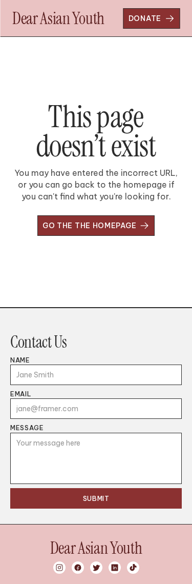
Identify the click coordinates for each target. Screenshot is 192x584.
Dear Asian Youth (58, 18)
